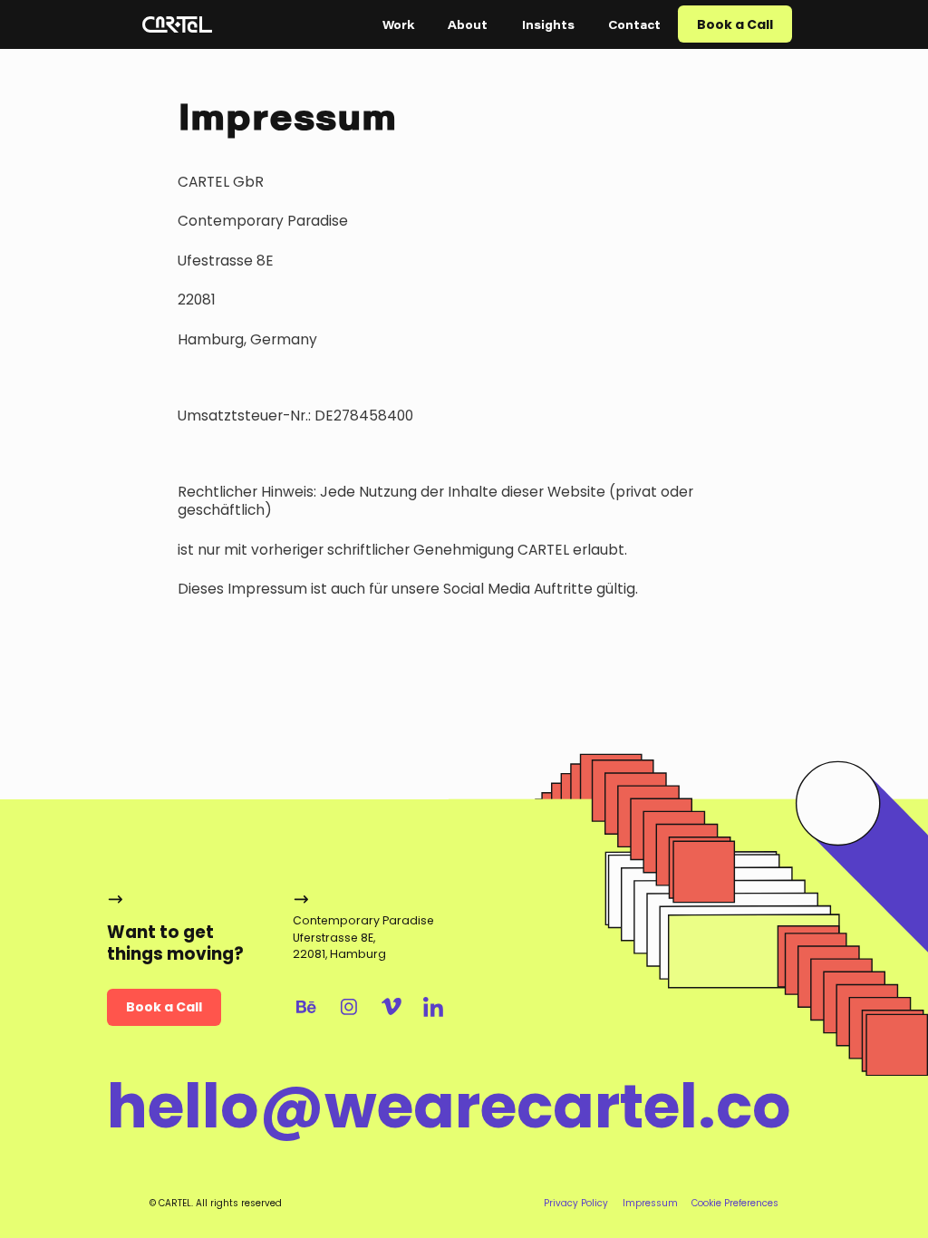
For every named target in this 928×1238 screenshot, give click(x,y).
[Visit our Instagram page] (348, 1007)
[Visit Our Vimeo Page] (391, 1007)
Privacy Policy (576, 1203)
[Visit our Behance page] (307, 1007)
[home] (177, 24)
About (468, 24)
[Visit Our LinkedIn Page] (434, 1007)
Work (398, 24)
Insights (548, 24)
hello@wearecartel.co (449, 1107)
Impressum (650, 1203)
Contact (634, 24)
